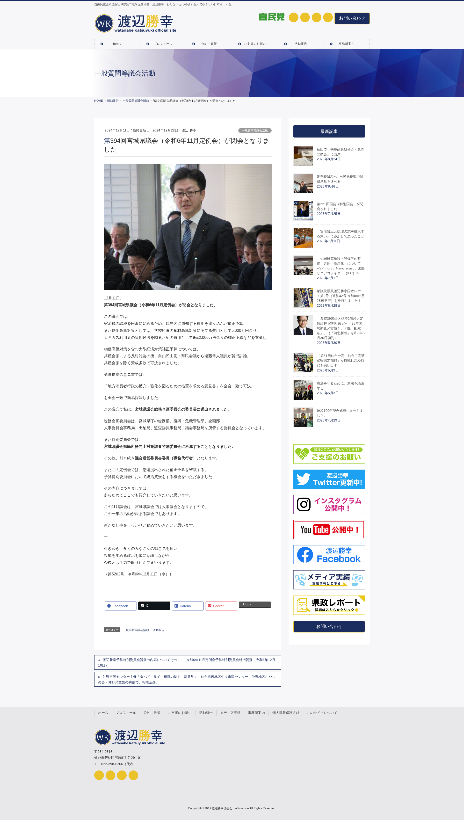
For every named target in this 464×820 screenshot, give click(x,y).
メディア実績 (230, 713)
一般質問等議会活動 (255, 130)
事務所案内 (256, 713)
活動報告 (158, 630)
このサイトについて (322, 713)
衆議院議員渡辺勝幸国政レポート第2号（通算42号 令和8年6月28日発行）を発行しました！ (341, 296)
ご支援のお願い (180, 713)
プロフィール (126, 713)
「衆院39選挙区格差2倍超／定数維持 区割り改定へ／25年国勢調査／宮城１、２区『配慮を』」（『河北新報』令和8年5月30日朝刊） (341, 328)
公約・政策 (152, 713)
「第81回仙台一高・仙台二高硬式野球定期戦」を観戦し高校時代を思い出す (341, 360)
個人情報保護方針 (285, 713)
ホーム (103, 713)
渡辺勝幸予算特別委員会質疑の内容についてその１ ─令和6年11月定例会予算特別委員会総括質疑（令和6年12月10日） (186, 662)
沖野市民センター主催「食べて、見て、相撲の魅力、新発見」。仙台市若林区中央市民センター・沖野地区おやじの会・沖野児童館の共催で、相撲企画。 (186, 679)
